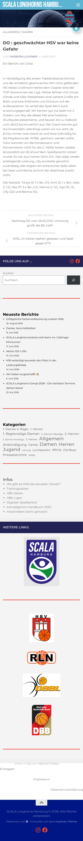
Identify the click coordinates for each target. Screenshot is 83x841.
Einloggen (7, 769)
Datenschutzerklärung (67, 789)
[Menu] (78, 5)
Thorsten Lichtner (23, 56)
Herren (66, 444)
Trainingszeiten (18, 488)
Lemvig (26, 450)
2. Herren (72, 434)
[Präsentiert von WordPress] (27, 821)
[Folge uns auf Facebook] (77, 261)
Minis (56, 450)
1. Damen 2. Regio (16, 429)
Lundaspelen (41, 450)
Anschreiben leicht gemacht (27, 511)
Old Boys (69, 450)
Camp (33, 445)
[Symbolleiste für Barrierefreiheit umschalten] (76, 27)
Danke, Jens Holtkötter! (21, 328)
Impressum (41, 779)
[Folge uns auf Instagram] (71, 261)
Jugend (11, 449)
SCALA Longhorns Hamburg (32, 4)
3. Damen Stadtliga (13, 439)
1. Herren (36, 429)
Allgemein (11, 32)
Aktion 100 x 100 (16, 351)
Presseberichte (15, 455)
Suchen (8, 273)
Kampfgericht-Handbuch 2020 (29, 507)
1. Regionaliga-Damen (21, 434)
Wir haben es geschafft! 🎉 (22, 374)
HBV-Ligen (14, 498)
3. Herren (31, 439)
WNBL (32, 455)
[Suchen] (73, 280)
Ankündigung (15, 445)
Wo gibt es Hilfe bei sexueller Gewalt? (34, 484)
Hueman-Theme (66, 821)
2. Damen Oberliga (52, 434)
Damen (27, 32)
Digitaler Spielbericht (22, 502)
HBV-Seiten (15, 493)
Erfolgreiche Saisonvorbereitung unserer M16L (35, 318)
